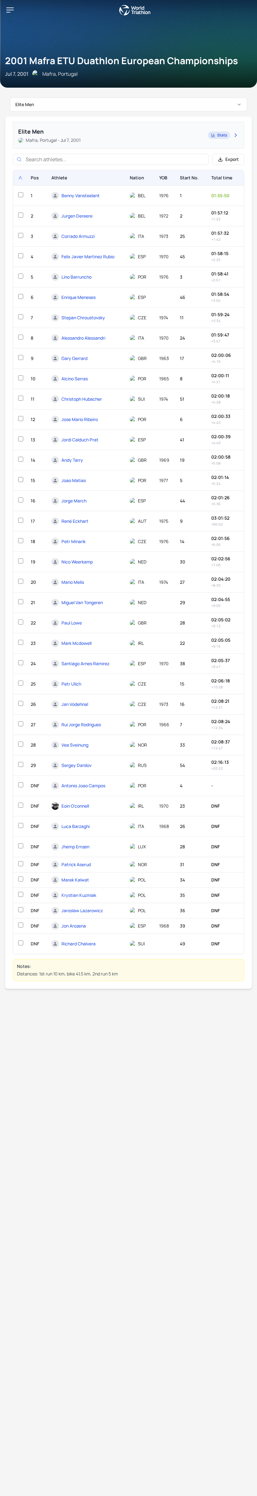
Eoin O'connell (75, 806)
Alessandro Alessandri (83, 338)
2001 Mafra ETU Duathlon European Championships (121, 60)
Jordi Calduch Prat (79, 440)
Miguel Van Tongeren (82, 602)
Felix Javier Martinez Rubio (87, 257)
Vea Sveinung (74, 745)
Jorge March (74, 501)
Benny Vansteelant (80, 195)
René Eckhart (74, 521)
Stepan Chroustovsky (83, 318)
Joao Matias (73, 480)
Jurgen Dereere (76, 216)
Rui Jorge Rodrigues (81, 724)
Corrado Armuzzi (78, 236)
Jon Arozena (73, 926)
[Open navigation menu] (10, 10)
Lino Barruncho (76, 277)
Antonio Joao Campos (83, 786)
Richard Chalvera (78, 944)
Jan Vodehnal (74, 704)
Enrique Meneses (78, 297)
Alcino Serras (74, 379)
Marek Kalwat (75, 880)
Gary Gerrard (74, 358)
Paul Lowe (71, 623)
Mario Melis (72, 582)
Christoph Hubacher (81, 399)
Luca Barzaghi (75, 826)
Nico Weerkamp (77, 562)
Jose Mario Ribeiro (79, 419)
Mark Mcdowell (76, 643)
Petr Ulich (71, 684)
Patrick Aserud (76, 864)
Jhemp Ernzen (75, 847)
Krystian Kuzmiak (78, 895)
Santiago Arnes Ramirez (85, 663)
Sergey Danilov (76, 765)
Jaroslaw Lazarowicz (82, 910)
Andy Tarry (72, 460)
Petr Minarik (73, 541)
